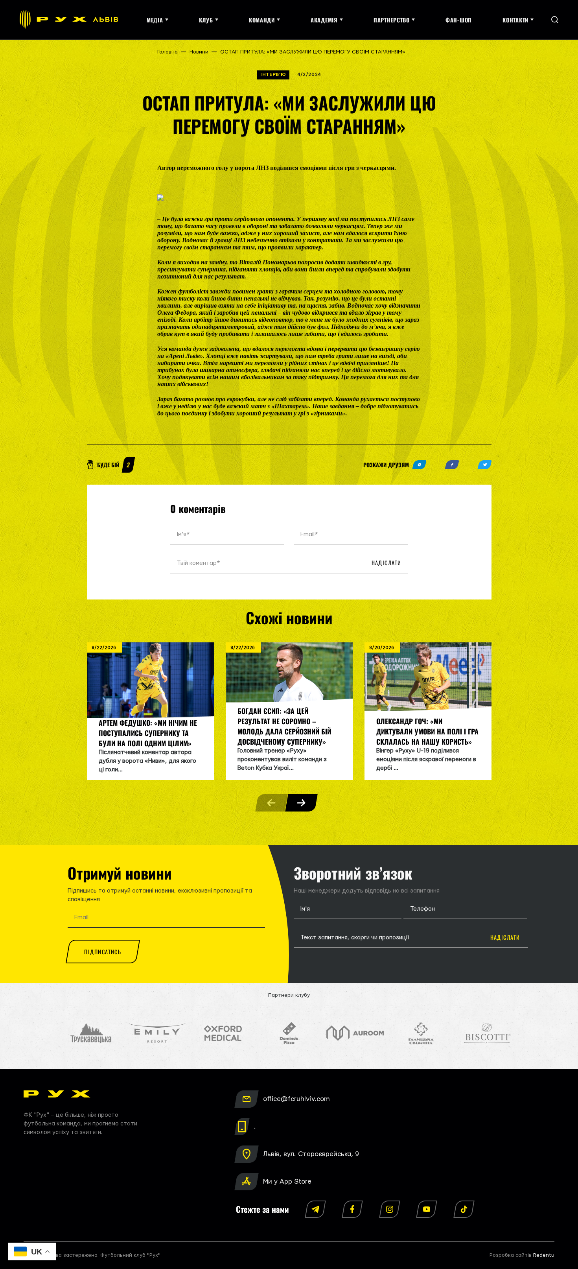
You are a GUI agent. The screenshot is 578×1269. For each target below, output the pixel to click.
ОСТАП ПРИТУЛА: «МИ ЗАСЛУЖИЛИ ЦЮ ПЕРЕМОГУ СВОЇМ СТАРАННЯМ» (312, 52)
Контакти (515, 20)
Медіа (155, 20)
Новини (199, 52)
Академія (324, 20)
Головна (167, 52)
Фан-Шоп (458, 20)
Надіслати (386, 563)
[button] (301, 803)
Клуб (206, 20)
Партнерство (392, 20)
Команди (262, 20)
